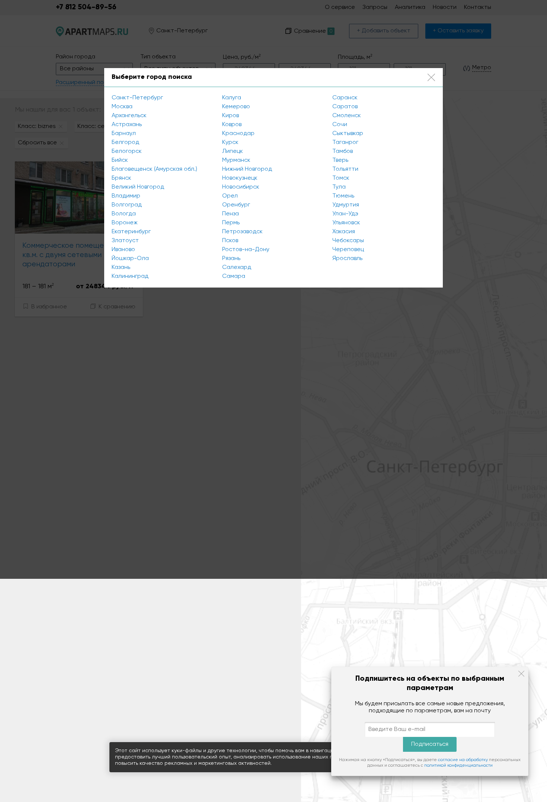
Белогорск (127, 151)
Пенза (230, 214)
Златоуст (125, 241)
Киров (230, 116)
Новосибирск (240, 187)
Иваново (123, 250)
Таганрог (345, 142)
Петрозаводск (242, 232)
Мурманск (236, 160)
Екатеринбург (131, 232)
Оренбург (236, 205)
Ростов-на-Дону (245, 250)
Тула (339, 187)
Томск (340, 178)
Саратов (345, 107)
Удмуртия (345, 205)
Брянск (121, 178)
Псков (230, 241)
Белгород (125, 142)
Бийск (120, 160)
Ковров (231, 125)
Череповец (348, 250)
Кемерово (236, 107)
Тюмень (343, 196)
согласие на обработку (463, 760)
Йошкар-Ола (130, 259)
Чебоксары (348, 241)
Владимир (126, 196)
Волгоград (127, 205)
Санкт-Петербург (137, 98)
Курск (230, 142)
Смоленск (346, 116)
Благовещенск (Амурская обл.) (154, 169)
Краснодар (238, 134)
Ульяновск (346, 223)
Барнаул (124, 134)
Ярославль (347, 259)
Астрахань (127, 125)
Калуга (231, 98)
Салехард (236, 267)
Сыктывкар (347, 134)
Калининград (130, 276)
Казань (121, 267)
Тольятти (345, 169)
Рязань (231, 259)
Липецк (232, 151)
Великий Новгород (138, 187)
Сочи (339, 125)
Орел (230, 196)
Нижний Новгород (247, 169)
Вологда (124, 214)
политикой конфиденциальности (458, 765)
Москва (122, 107)
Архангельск (129, 116)
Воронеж (125, 223)
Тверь (340, 160)
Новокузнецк (239, 178)
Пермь (231, 223)
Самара (233, 276)
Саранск (345, 98)
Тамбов (342, 151)
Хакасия (343, 232)
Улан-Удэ (345, 214)
